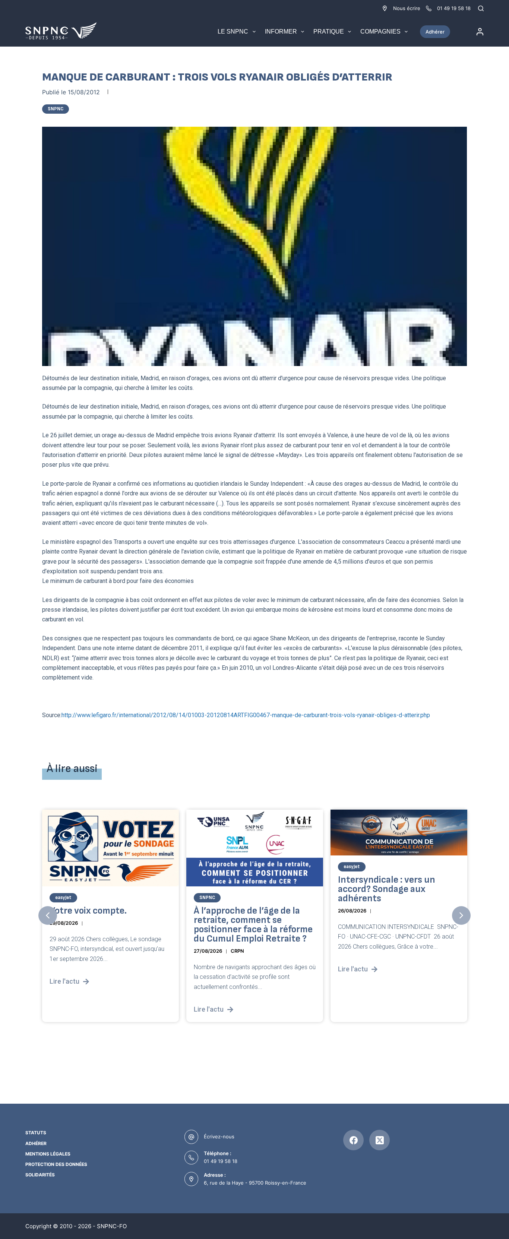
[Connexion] (480, 31)
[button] (47, 915)
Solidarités (40, 1174)
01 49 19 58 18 (220, 1161)
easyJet (63, 897)
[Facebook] (353, 1140)
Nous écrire (406, 8)
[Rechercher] (481, 8)
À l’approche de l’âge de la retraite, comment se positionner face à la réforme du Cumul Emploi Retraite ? (253, 924)
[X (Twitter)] (379, 1140)
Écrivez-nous (219, 1136)
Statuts (35, 1132)
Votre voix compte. (88, 910)
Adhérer (435, 32)
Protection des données (56, 1164)
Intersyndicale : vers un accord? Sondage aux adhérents (386, 889)
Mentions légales (47, 1154)
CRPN (237, 950)
